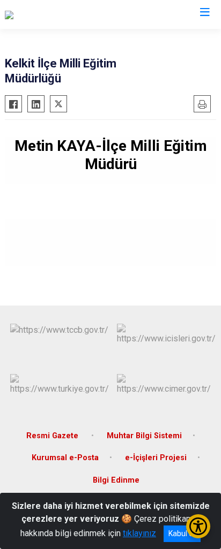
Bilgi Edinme (116, 480)
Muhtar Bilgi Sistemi (144, 435)
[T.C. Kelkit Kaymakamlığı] (50, 14)
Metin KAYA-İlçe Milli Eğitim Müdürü (110, 155)
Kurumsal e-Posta (65, 457)
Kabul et (182, 533)
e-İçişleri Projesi (156, 457)
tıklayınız (139, 533)
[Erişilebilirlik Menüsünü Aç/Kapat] (198, 526)
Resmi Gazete (53, 435)
